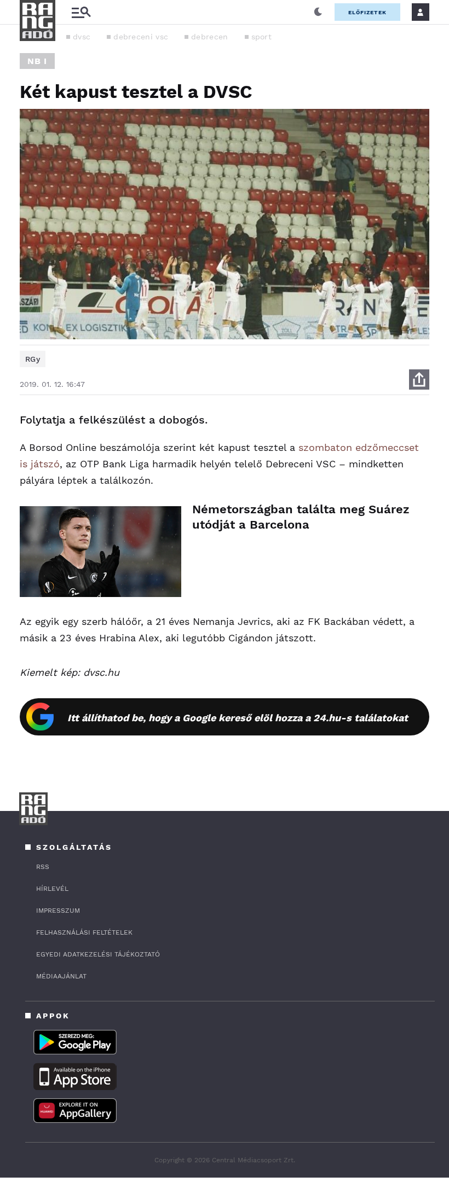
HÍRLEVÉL (52, 889)
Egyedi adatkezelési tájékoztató (98, 954)
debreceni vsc (140, 36)
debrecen (209, 36)
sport (261, 36)
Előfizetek (367, 12)
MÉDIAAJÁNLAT (61, 976)
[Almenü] (81, 12)
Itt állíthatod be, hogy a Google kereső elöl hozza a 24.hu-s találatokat (237, 717)
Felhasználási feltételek (84, 932)
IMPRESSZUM (58, 910)
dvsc (81, 36)
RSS (42, 867)
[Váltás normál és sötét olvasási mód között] (318, 12)
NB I (37, 61)
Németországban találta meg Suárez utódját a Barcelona (301, 516)
